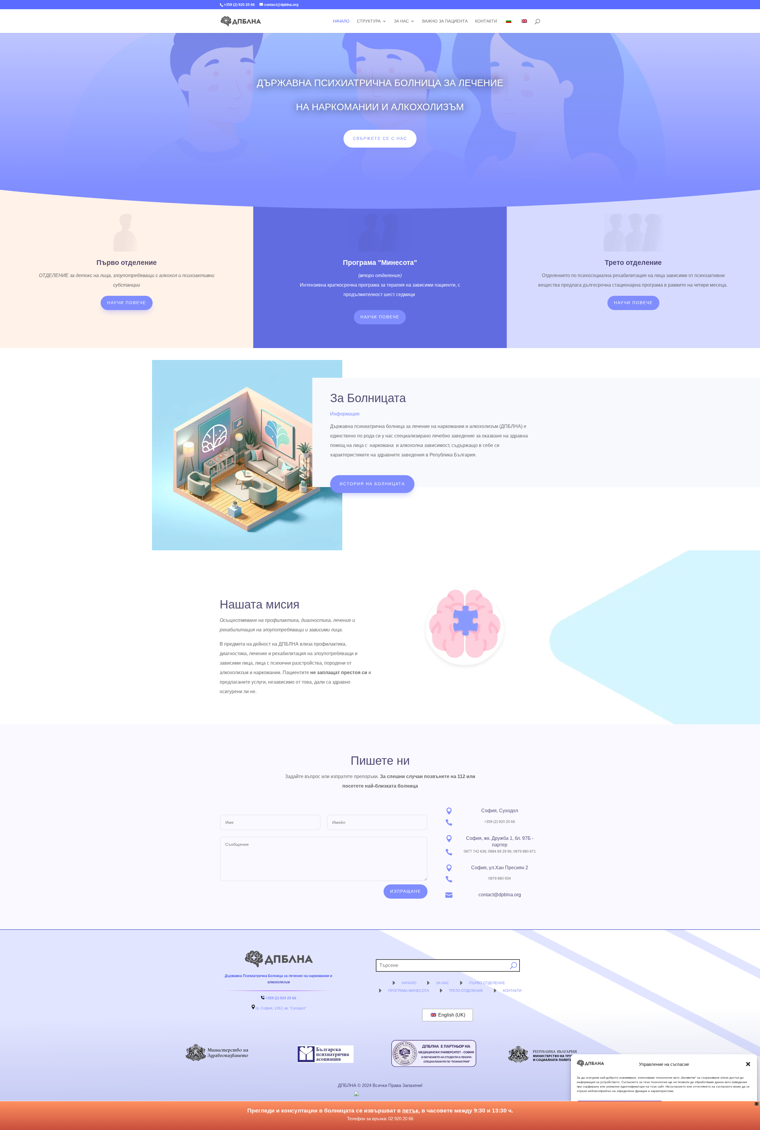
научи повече (126, 302)
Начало (341, 21)
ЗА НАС (442, 983)
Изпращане (405, 891)
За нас (401, 21)
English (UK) (451, 1014)
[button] (748, 1064)
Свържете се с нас (380, 138)
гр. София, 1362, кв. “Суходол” (281, 1008)
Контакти (486, 21)
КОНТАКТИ (512, 991)
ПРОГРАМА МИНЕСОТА (408, 991)
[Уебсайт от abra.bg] (379, 1093)
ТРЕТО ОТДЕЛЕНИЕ (466, 991)
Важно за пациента (445, 21)
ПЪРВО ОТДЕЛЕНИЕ (487, 983)
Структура (369, 21)
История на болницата (372, 483)
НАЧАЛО (409, 983)
